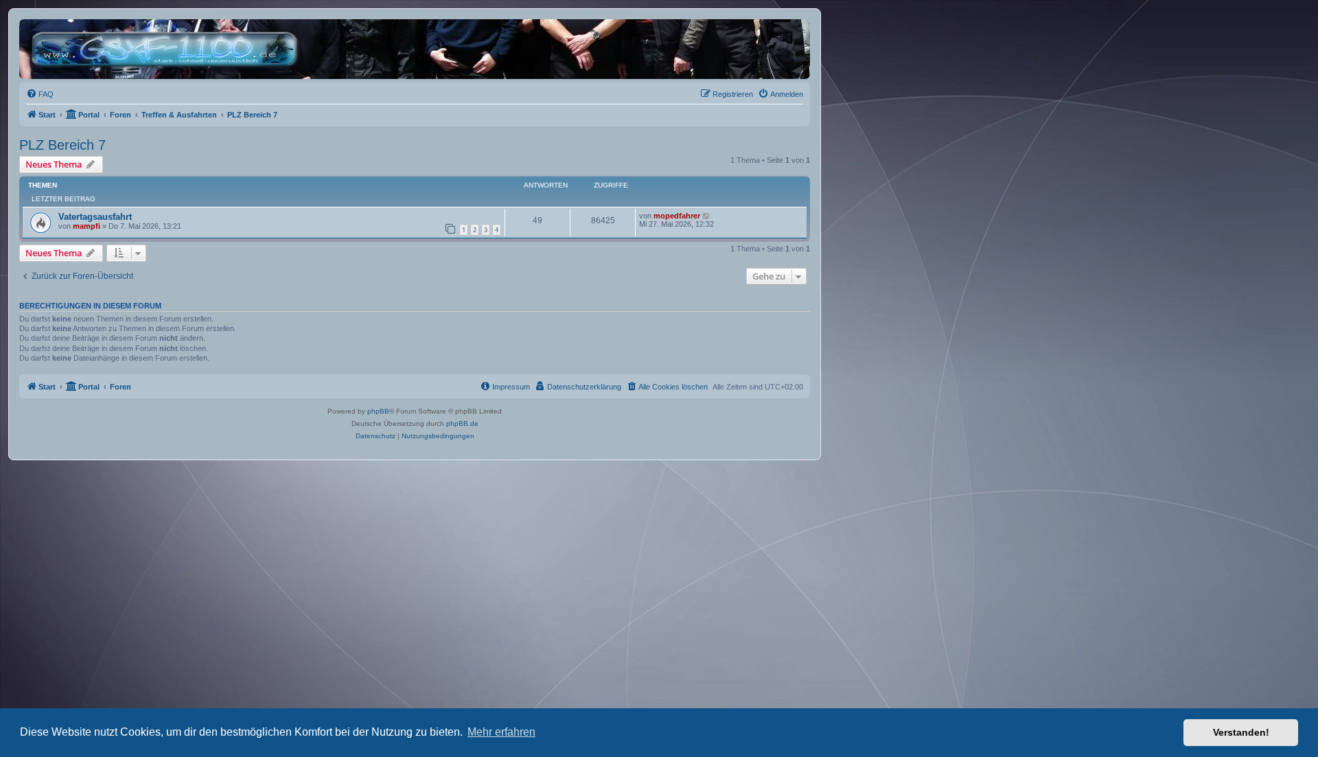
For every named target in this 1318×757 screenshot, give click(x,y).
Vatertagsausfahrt (95, 217)
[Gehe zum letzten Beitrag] (706, 216)
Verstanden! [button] (1241, 732)
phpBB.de (462, 423)
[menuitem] (40, 94)
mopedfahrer (677, 216)
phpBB (378, 411)
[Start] (168, 49)
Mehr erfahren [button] (501, 732)
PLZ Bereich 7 (62, 144)
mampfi (86, 226)
